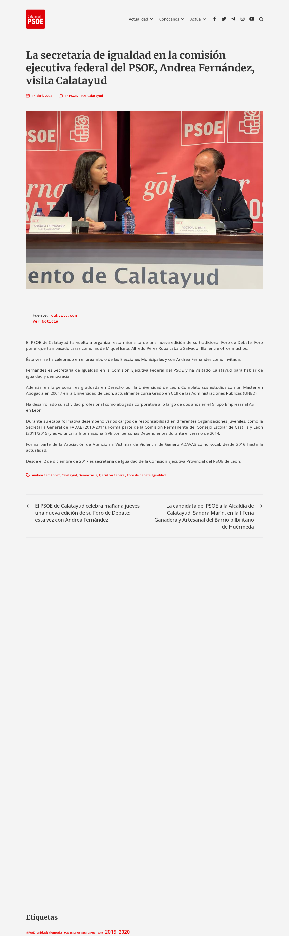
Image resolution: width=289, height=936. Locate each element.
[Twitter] (223, 19)
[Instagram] (242, 19)
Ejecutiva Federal (112, 475)
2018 (100, 932)
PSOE (73, 95)
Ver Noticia (45, 321)
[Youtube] (251, 19)
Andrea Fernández (46, 475)
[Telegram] (233, 19)
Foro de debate (139, 475)
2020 (124, 931)
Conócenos (169, 19)
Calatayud (69, 475)
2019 (111, 931)
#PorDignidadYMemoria (44, 932)
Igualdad (159, 475)
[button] (261, 19)
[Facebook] (214, 19)
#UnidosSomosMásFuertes (79, 932)
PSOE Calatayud (91, 95)
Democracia (88, 475)
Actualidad (138, 19)
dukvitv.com (64, 315)
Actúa (195, 19)
